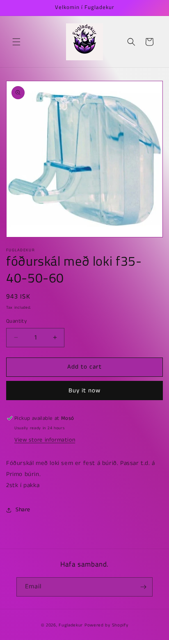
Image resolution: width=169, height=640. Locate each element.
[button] (16, 42)
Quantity (16, 321)
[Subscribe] (143, 587)
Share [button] (23, 510)
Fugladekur (71, 625)
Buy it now (84, 390)
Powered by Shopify (106, 625)
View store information (44, 440)
